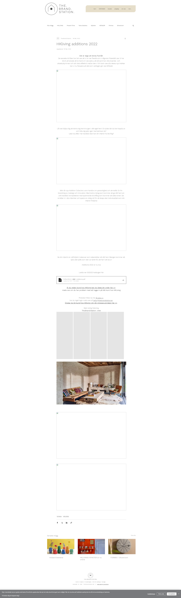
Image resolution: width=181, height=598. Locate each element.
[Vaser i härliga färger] (60, 546)
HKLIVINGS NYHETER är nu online (91, 559)
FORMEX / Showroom (119, 558)
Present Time (71, 25)
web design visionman (103, 584)
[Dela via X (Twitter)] (62, 523)
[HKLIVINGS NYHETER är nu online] (91, 546)
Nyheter (93, 25)
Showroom (120, 25)
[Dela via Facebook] (57, 523)
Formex (111, 25)
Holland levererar (56, 558)
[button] (133, 25)
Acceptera (171, 594)
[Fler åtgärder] (125, 38)
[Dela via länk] (71, 523)
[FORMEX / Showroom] (122, 546)
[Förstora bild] (64, 335)
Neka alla (161, 594)
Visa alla (133, 535)
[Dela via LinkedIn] (66, 523)
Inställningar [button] (151, 594)
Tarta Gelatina (83, 25)
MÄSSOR (102, 25)
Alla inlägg (50, 25)
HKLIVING (60, 25)
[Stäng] (179, 593)
